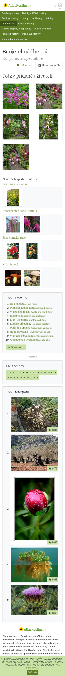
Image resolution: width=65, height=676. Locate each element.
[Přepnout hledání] (54, 5)
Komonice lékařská (15, 184)
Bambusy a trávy (10, 13)
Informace (26, 65)
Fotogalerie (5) (51, 65)
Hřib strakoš (10, 264)
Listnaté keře (8, 23)
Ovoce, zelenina (42, 28)
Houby (25, 18)
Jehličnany (36, 18)
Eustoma (28, 315)
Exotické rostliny (10, 18)
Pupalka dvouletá (31, 307)
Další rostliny (15, 347)
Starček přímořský (30, 323)
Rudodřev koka (30, 331)
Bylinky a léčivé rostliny (34, 13)
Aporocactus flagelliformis (19, 211)
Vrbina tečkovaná (32, 335)
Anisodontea (30, 339)
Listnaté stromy (26, 23)
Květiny (49, 18)
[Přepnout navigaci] (59, 5)
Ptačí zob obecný (31, 327)
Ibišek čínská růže (14, 237)
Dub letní (24, 303)
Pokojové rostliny (10, 33)
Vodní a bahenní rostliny (14, 39)
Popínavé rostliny (31, 33)
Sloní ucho (28, 319)
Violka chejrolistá (31, 311)
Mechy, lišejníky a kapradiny (16, 28)
